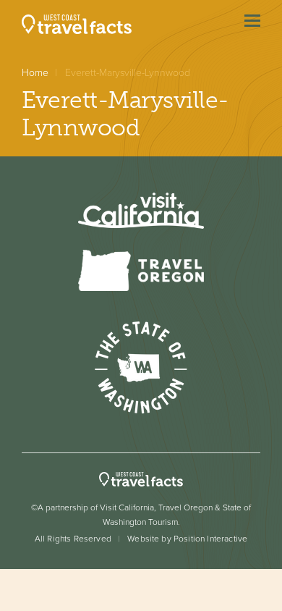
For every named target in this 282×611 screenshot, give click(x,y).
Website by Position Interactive (187, 539)
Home (35, 73)
